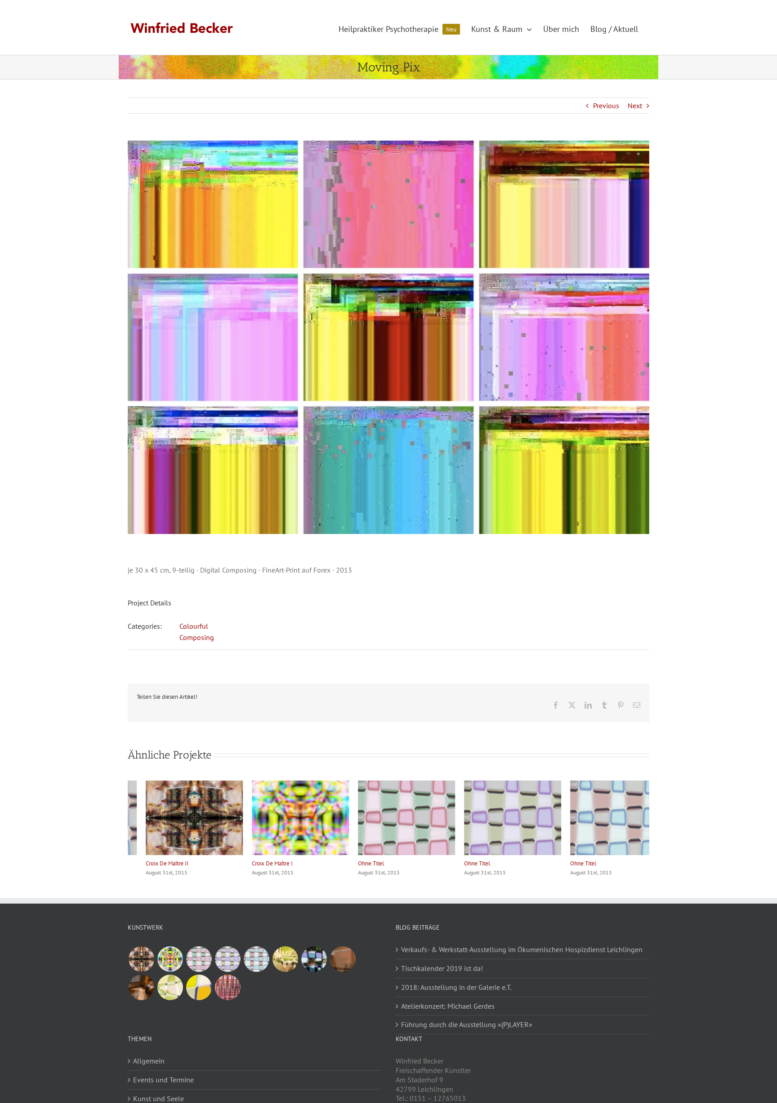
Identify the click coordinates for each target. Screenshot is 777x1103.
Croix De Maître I (254, 863)
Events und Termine (163, 1079)
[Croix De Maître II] (141, 959)
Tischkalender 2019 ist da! (442, 968)
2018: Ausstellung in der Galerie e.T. (456, 987)
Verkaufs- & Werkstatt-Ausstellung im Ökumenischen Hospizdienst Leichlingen (522, 949)
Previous (606, 105)
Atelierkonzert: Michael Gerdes (448, 1006)
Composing (196, 637)
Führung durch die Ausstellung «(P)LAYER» (466, 1024)
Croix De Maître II (149, 863)
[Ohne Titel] (198, 959)
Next (635, 105)
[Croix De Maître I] (169, 959)
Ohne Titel (353, 863)
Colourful (193, 626)
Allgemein (149, 1060)
